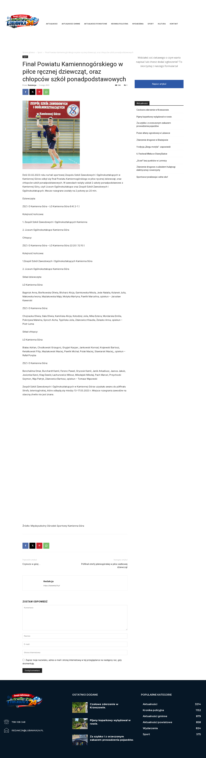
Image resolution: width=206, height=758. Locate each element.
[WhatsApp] (46, 92)
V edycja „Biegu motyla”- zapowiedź (153, 147)
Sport (40, 52)
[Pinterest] (39, 92)
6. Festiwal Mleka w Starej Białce (151, 154)
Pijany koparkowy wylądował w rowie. (154, 117)
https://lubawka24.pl (51, 586)
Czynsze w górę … (31, 564)
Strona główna (28, 52)
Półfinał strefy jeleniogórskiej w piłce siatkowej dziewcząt (104, 566)
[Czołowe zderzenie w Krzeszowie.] (80, 707)
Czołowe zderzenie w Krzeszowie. (152, 110)
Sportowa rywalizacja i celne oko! (152, 177)
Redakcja (32, 85)
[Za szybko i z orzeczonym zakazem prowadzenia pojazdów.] (80, 740)
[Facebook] (25, 92)
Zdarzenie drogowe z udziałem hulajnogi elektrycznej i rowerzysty (155, 168)
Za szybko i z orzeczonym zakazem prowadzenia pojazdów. (153, 124)
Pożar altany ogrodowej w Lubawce (153, 133)
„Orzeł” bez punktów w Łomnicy (151, 160)
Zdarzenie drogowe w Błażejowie (152, 140)
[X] (32, 92)
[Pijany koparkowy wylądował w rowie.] (80, 723)
